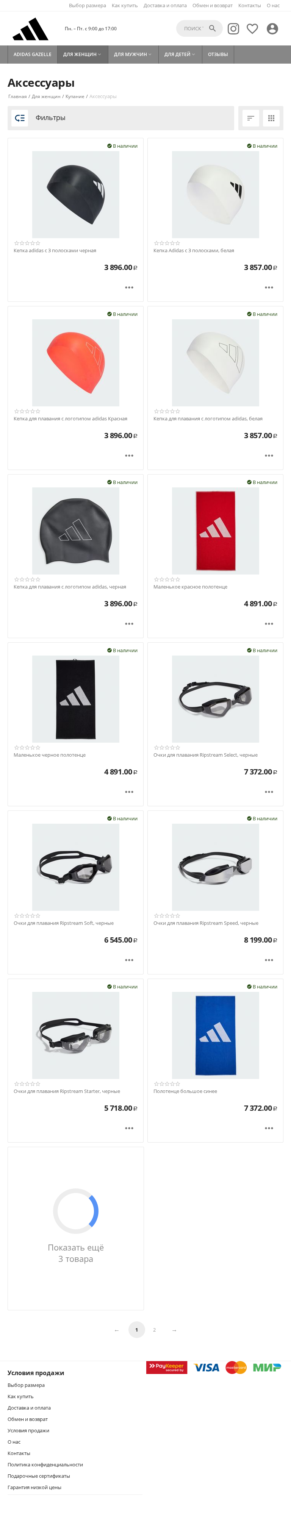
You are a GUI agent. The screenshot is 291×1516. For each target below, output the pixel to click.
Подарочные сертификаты (39, 1475)
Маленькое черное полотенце (50, 755)
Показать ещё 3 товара (76, 1252)
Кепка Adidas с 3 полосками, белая (193, 251)
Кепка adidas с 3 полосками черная (55, 251)
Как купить (125, 5)
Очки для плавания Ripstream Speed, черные (205, 923)
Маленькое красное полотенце (190, 587)
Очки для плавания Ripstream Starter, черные (67, 1091)
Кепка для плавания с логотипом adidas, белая (208, 419)
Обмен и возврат (212, 5)
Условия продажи (28, 1430)
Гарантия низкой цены (34, 1487)
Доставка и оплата (165, 5)
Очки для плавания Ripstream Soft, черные (64, 923)
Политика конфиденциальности (45, 1464)
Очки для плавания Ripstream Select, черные (205, 755)
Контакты (249, 5)
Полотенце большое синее (185, 1091)
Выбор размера (87, 5)
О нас (273, 5)
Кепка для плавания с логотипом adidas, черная (70, 587)
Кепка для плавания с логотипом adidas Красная (70, 419)
